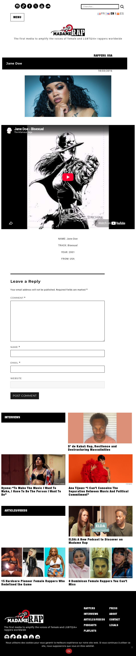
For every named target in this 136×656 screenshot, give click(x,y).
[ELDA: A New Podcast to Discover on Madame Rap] (101, 521)
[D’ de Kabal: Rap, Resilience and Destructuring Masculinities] (100, 428)
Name (15, 347)
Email (15, 362)
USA (109, 55)
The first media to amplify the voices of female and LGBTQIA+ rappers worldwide (68, 38)
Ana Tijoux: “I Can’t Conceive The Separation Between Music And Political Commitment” (99, 491)
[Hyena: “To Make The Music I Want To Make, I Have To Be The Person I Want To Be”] (33, 469)
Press (113, 608)
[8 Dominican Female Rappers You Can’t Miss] (101, 562)
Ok (68, 651)
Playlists (90, 631)
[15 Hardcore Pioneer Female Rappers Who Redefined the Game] (33, 562)
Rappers (100, 55)
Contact (114, 620)
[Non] (132, 647)
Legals (113, 625)
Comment (18, 297)
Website (16, 378)
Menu (17, 17)
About (113, 614)
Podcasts (90, 625)
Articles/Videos (16, 510)
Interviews (12, 417)
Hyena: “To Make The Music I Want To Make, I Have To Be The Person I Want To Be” (31, 491)
